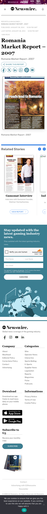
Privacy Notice (31, 396)
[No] (43, 504)
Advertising (7, 367)
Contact (5, 364)
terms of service (18, 270)
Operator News (31, 355)
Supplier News (31, 367)
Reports (28, 374)
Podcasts (29, 384)
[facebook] (4, 337)
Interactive (29, 358)
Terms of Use (30, 400)
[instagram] (10, 337)
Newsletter (23, 489)
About (4, 351)
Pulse (27, 380)
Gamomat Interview (19, 195)
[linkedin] (22, 337)
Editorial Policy (8, 358)
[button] (39, 149)
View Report (17, 212)
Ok (24, 510)
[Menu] (5, 9)
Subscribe (13, 446)
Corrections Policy (10, 361)
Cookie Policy (30, 403)
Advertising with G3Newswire (23, 485)
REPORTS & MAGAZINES (10, 21)
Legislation (29, 371)
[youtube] (16, 337)
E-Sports (28, 364)
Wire (26, 351)
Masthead (6, 355)
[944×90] (23, 2)
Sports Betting (31, 361)
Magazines (29, 377)
